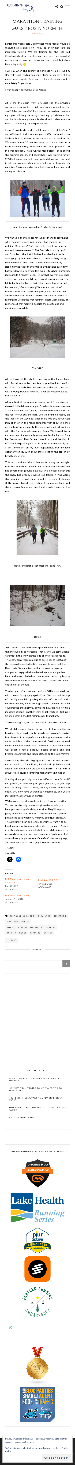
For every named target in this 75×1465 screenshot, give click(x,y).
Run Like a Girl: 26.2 (48, 880)
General (37, 949)
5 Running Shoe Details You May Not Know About (35, 1099)
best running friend (22, 916)
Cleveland (44, 916)
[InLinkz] (37, 1404)
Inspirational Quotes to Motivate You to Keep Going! (35, 1089)
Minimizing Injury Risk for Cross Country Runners (35, 1079)
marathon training (18, 922)
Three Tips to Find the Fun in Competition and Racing (37, 1109)
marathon (60, 916)
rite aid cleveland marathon (24, 927)
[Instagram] (72, 1454)
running (51, 927)
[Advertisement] (37, 1015)
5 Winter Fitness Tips (22, 1117)
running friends (17, 933)
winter (48, 933)
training (35, 933)
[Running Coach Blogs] (37, 1383)
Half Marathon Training (17, 895)
